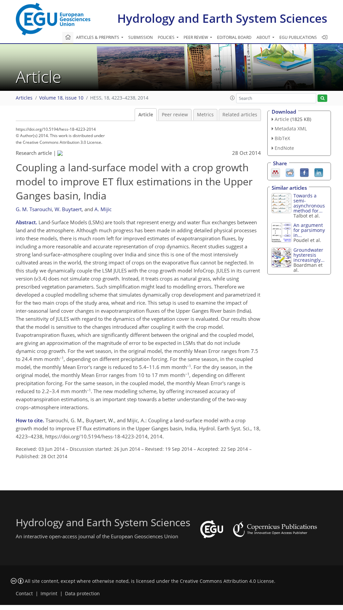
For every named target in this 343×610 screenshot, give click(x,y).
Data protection (82, 594)
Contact (24, 594)
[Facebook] (304, 172)
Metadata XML (291, 128)
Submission (140, 37)
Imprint (49, 594)
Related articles (239, 115)
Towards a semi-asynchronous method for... (309, 203)
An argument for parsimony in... (309, 230)
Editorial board (234, 37)
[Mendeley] (275, 172)
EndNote (284, 148)
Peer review (175, 115)
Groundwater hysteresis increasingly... (309, 255)
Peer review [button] (196, 37)
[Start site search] (322, 98)
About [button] (264, 37)
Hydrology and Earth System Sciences (222, 18)
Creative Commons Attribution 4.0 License (227, 581)
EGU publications (298, 37)
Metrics (205, 115)
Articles (24, 98)
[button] (232, 98)
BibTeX (282, 138)
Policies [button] (167, 37)
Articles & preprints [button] (98, 37)
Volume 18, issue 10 (61, 98)
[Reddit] (289, 172)
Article (145, 115)
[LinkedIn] (318, 172)
